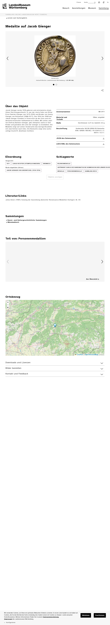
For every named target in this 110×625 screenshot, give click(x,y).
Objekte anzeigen (55, 177)
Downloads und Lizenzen (18, 363)
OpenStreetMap (91, 354)
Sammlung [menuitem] (104, 8)
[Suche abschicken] (94, 3)
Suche (86, 2)
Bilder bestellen (13, 368)
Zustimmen (99, 615)
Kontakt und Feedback (17, 374)
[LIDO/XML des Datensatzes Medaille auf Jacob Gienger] (103, 144)
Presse (79, 2)
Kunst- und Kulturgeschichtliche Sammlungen (27, 220)
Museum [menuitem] (92, 8)
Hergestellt (9, 161)
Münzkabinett (13, 222)
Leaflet (79, 354)
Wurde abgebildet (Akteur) (14, 167)
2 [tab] (56, 85)
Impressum (8, 619)
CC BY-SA (70, 80)
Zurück (8, 58)
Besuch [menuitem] (66, 8)
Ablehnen (86, 615)
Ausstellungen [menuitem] (78, 8)
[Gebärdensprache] (103, 2)
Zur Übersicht (92, 279)
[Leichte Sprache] (99, 2)
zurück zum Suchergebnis (17, 18)
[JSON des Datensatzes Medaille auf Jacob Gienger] (103, 138)
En (108, 2)
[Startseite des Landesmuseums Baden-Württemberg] (16, 7)
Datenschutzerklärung (51, 617)
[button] (55, 326)
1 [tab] (54, 85)
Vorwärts (102, 58)
